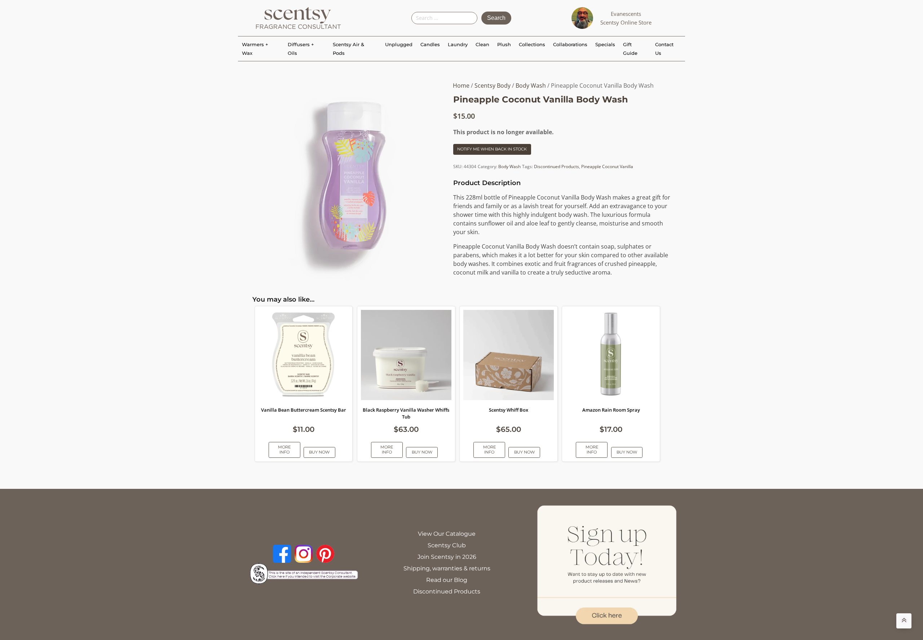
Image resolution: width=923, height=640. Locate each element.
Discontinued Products (556, 166)
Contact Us (664, 48)
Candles (430, 44)
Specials (605, 44)
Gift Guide (630, 48)
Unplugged (398, 44)
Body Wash (531, 85)
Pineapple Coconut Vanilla (607, 166)
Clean (482, 44)
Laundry (458, 44)
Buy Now (319, 452)
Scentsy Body (492, 85)
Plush (504, 44)
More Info (284, 449)
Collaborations (570, 44)
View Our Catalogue (447, 533)
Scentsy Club (447, 545)
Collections (532, 44)
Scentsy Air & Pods (348, 48)
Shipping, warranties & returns (446, 568)
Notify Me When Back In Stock (492, 149)
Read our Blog (446, 580)
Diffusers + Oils (301, 48)
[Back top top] (903, 620)
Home (461, 85)
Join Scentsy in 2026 (447, 556)
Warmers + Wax (255, 48)
